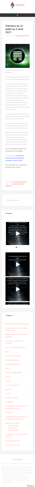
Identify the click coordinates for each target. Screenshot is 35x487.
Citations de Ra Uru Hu (12, 385)
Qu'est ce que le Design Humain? (15, 347)
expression (8, 186)
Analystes (8, 381)
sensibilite (16, 184)
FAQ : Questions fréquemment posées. (17, 324)
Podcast (8, 377)
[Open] (16, 233)
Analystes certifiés (13, 430)
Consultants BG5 (13, 425)
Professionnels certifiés (12, 423)
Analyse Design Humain (12, 364)
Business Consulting (11, 397)
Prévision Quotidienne (12, 360)
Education (8, 389)
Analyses (8, 393)
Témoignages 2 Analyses (12, 441)
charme (21, 184)
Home (7, 351)
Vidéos (7, 368)
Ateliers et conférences (12, 445)
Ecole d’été (8, 412)
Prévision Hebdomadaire (19, 182)
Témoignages (9, 402)
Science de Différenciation (13, 372)
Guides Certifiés (13, 428)
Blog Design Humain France (17, 5)
